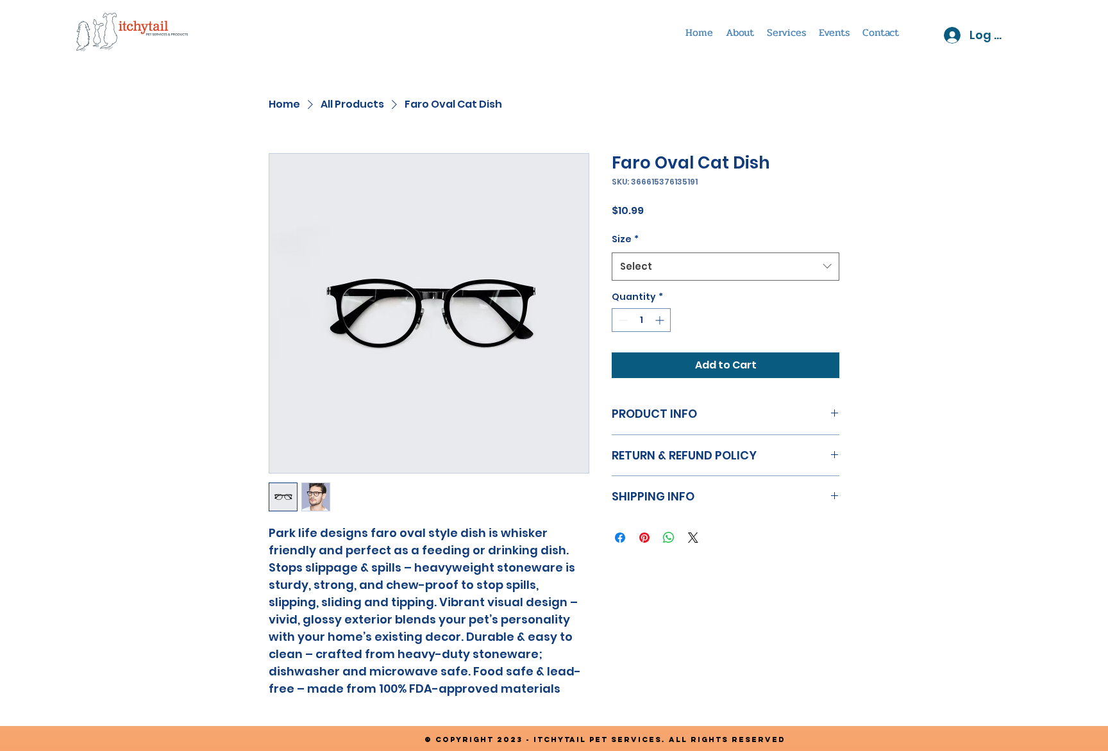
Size (625, 239)
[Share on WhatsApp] (668, 537)
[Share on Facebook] (620, 537)
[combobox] (725, 266)
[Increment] (661, 320)
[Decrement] (622, 320)
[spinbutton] (641, 320)
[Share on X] (693, 537)
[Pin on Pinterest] (644, 537)
